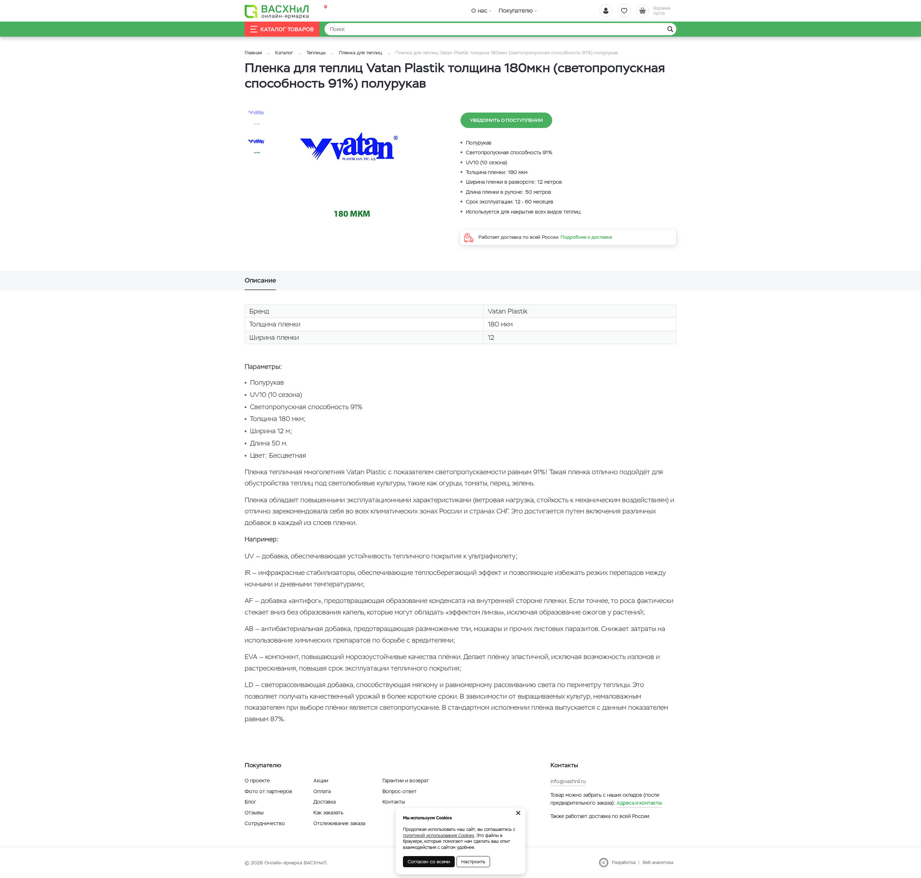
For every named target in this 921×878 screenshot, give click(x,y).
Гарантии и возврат (405, 780)
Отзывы (254, 812)
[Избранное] (624, 10)
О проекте (257, 780)
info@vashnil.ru (568, 781)
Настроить (473, 862)
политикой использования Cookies (438, 835)
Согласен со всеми (429, 862)
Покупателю (516, 10)
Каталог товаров (287, 29)
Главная (253, 53)
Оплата (322, 791)
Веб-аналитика (658, 862)
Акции (320, 780)
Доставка (324, 802)
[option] (354, 179)
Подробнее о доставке (586, 237)
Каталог (284, 53)
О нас (479, 10)
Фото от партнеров (268, 791)
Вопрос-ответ (399, 791)
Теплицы (317, 53)
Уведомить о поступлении (506, 120)
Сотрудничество (265, 823)
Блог (250, 802)
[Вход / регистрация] (605, 10)
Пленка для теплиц (360, 53)
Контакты (393, 802)
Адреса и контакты (639, 803)
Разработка (623, 862)
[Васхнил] (277, 11)
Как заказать (328, 812)
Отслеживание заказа (339, 823)
